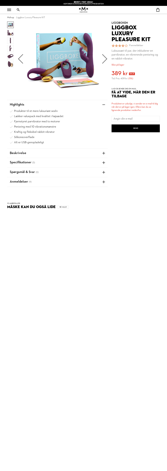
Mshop (10, 17)
